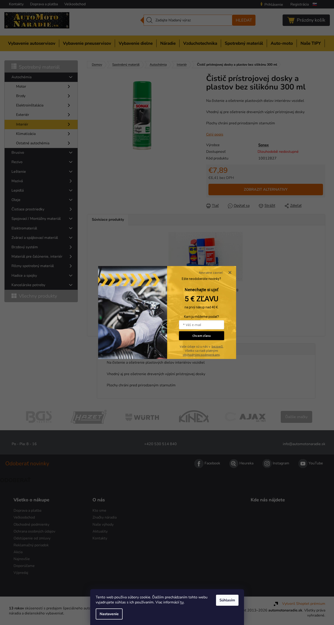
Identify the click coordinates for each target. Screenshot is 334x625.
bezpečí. (217, 346)
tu (182, 602)
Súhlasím (227, 600)
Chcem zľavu (201, 336)
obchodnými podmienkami (201, 355)
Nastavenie (109, 614)
